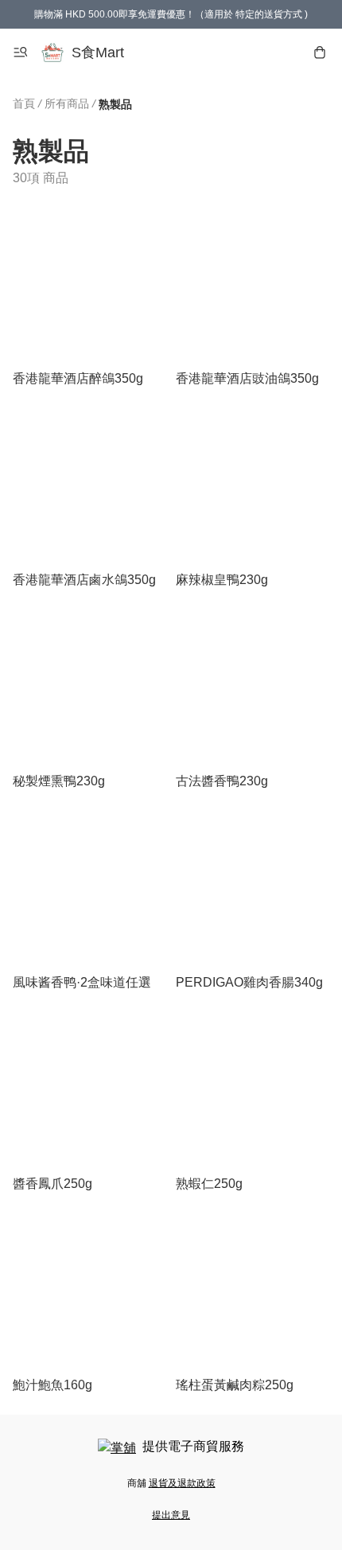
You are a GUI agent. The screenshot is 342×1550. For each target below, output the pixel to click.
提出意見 (171, 1515)
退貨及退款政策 (182, 1483)
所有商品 (67, 103)
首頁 (24, 103)
